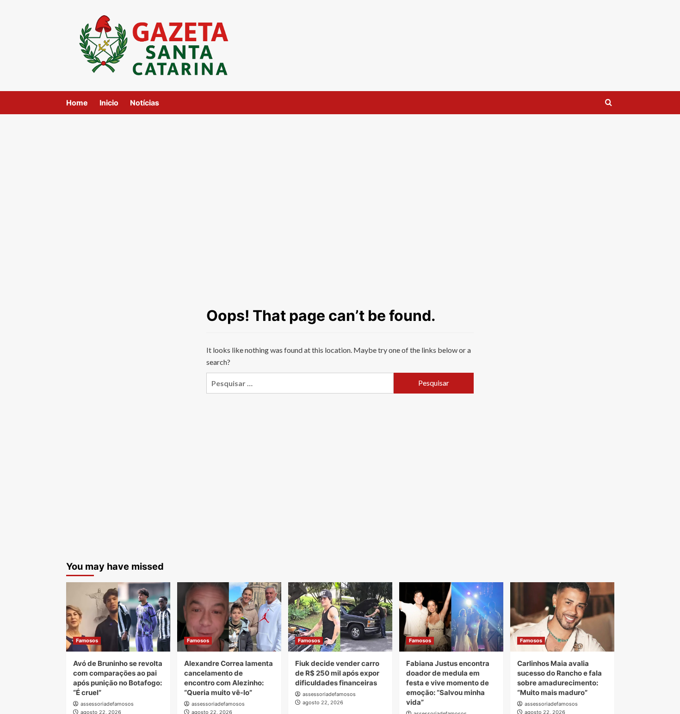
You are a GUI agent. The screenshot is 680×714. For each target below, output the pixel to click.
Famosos (87, 640)
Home (77, 102)
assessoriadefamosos (107, 704)
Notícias (144, 102)
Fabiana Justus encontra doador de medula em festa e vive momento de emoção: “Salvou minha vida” (447, 683)
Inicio (108, 102)
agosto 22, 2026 (323, 702)
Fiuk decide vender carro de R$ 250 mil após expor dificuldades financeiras (337, 673)
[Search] (608, 103)
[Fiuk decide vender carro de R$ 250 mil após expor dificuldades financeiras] (340, 617)
